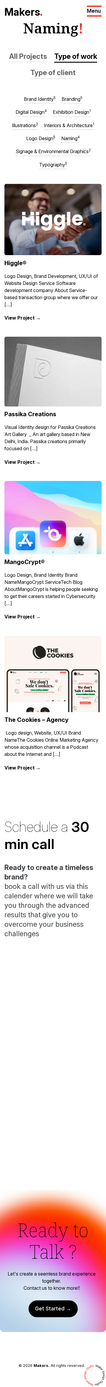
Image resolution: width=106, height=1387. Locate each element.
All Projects (28, 56)
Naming (70, 138)
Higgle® (15, 263)
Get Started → (53, 1308)
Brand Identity (40, 98)
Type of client (53, 72)
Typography (53, 164)
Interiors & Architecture (69, 125)
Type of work (75, 56)
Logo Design (40, 138)
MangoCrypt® (24, 562)
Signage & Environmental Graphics (53, 151)
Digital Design (31, 111)
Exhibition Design (72, 111)
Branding (72, 98)
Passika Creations (30, 414)
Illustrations (25, 125)
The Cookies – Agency (36, 719)
